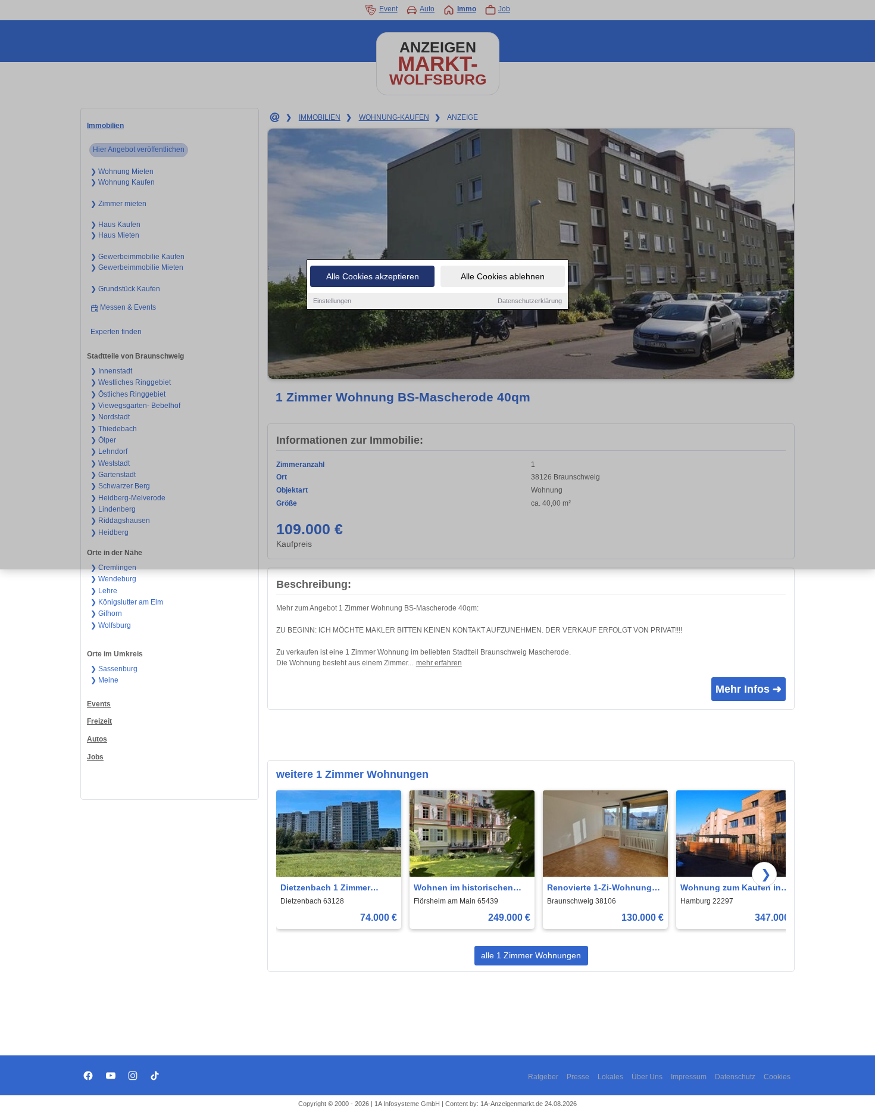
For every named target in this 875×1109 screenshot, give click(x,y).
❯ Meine (104, 680)
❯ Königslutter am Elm (126, 602)
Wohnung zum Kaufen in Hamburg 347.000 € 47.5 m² (734, 888)
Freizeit (99, 721)
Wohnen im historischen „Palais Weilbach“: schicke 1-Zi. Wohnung (468, 888)
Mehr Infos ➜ (748, 689)
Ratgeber (543, 1077)
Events (99, 704)
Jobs (95, 757)
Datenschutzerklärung (530, 300)
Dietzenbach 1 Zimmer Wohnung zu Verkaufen (327, 888)
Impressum (689, 1077)
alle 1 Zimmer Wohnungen (531, 955)
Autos (97, 739)
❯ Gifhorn (106, 613)
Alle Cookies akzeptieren (372, 276)
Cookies (777, 1077)
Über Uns (647, 1077)
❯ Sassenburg (114, 669)
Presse (578, 1077)
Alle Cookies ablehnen (503, 276)
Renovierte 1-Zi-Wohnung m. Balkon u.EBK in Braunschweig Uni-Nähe (599, 888)
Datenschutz (735, 1077)
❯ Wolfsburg (110, 625)
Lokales (610, 1077)
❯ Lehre (103, 591)
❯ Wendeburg (113, 579)
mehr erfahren (439, 663)
